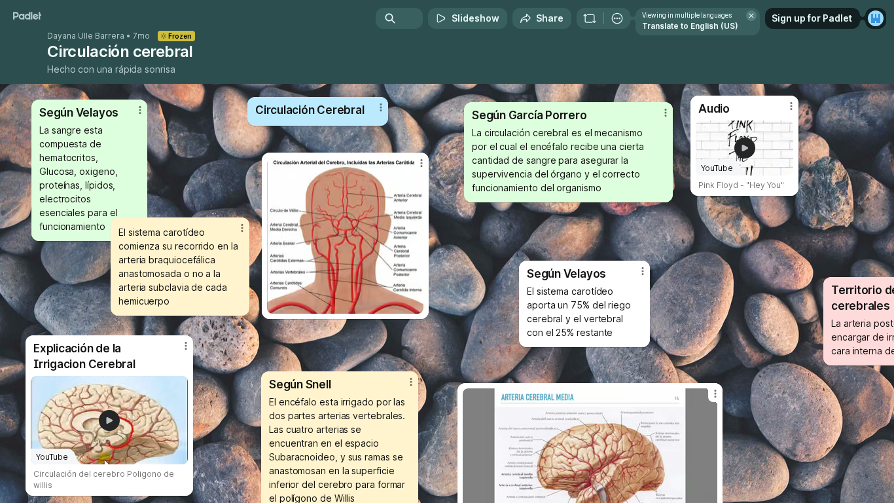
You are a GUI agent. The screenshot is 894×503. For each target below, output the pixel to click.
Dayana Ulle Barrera (85, 36)
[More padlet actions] (617, 18)
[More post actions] (642, 271)
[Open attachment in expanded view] (345, 236)
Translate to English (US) (690, 26)
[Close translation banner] (751, 15)
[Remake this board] (590, 18)
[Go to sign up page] (875, 18)
